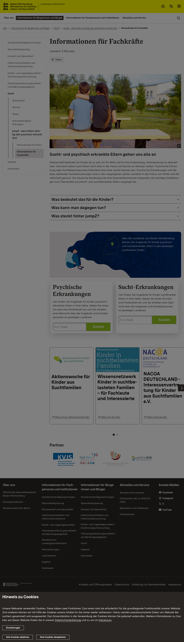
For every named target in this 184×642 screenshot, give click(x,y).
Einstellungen (13, 627)
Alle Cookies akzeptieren (53, 637)
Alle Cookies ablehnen (17, 637)
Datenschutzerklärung (68, 620)
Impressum (105, 620)
